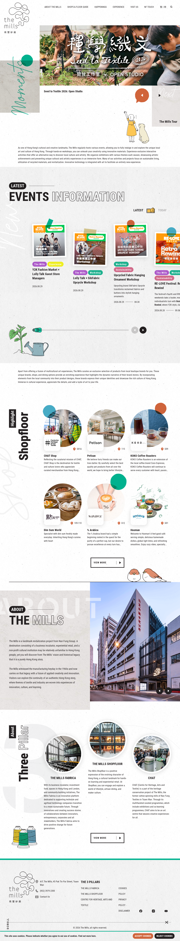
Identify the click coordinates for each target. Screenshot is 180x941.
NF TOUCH (149, 7)
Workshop (95, 272)
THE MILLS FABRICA (90, 888)
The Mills (39, 264)
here (94, 936)
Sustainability (123, 269)
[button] (142, 95)
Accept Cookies (143, 936)
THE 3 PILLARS (90, 882)
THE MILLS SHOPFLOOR (92, 894)
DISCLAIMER (124, 910)
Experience (55, 264)
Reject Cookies (165, 936)
